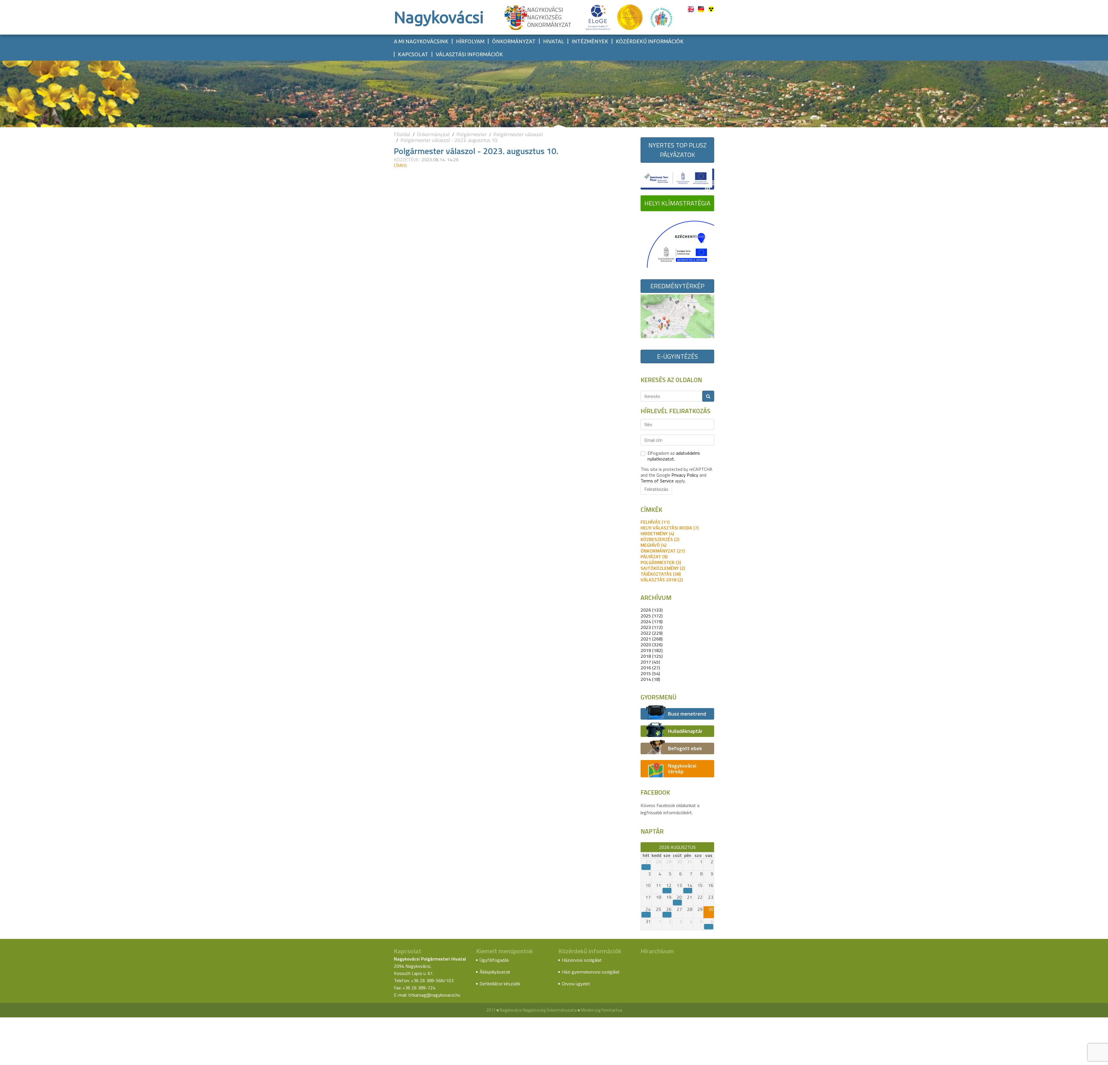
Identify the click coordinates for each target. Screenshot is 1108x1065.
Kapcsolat (413, 54)
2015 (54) (650, 673)
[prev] (643, 847)
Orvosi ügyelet (576, 983)
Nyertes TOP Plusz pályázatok (677, 150)
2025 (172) (651, 616)
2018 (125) (651, 656)
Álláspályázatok (495, 971)
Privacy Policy (684, 474)
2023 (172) (651, 627)
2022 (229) (651, 633)
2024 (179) (651, 621)
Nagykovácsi (439, 17)
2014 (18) (650, 679)
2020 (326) (651, 644)
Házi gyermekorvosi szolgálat (591, 971)
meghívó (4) (653, 545)
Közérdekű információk (650, 41)
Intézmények (590, 41)
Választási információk (469, 54)
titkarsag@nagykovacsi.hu (434, 994)
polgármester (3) (661, 562)
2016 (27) (650, 668)
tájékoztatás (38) (661, 573)
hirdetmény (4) (657, 533)
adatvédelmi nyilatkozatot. (673, 456)
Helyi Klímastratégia (677, 203)
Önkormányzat (514, 41)
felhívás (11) (655, 522)
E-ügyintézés (677, 356)
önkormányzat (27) (663, 550)
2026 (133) (651, 610)
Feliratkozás (656, 489)
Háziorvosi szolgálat (582, 960)
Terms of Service (657, 480)
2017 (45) (650, 662)
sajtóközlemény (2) (663, 568)
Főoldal (402, 134)
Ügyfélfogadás (494, 960)
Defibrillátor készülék (500, 983)
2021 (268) (651, 639)
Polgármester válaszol (518, 134)
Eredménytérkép (677, 286)
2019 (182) (651, 650)
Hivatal (553, 41)
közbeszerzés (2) (660, 539)
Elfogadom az (673, 456)
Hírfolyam (470, 41)
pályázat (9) (654, 556)
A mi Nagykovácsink (421, 41)
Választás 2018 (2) (662, 579)
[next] (711, 847)
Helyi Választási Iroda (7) (670, 527)
